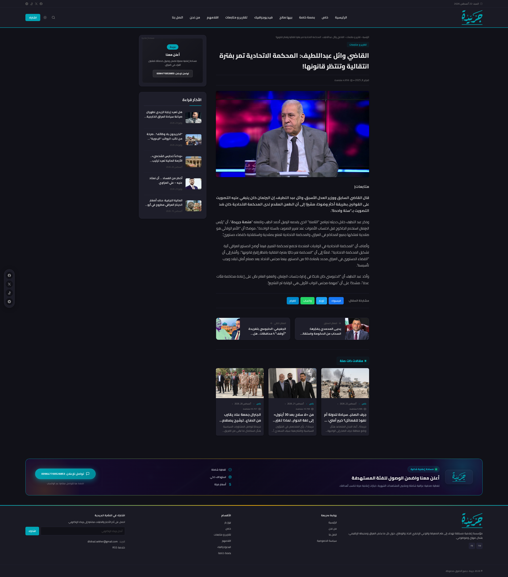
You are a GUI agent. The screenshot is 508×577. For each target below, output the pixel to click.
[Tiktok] (31, 3)
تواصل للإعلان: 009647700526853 (173, 73)
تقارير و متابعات (236, 17)
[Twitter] (36, 3)
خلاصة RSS (119, 547)
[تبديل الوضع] (45, 17)
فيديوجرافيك (263, 17)
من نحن (195, 17)
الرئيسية (341, 17)
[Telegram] (26, 3)
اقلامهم (212, 17)
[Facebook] (41, 3)
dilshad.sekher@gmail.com (106, 541)
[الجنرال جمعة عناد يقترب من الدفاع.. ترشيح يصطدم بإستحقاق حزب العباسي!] (240, 383)
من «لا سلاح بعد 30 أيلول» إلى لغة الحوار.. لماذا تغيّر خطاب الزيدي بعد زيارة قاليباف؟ (294, 423)
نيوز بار (227, 522)
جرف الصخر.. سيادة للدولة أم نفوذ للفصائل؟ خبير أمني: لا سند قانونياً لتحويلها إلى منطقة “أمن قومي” (345, 423)
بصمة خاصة (307, 17)
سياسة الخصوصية (327, 540)
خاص (325, 17)
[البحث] (53, 17)
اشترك (33, 17)
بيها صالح (285, 17)
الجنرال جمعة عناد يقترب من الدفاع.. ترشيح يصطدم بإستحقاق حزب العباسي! (241, 420)
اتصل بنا (177, 17)
